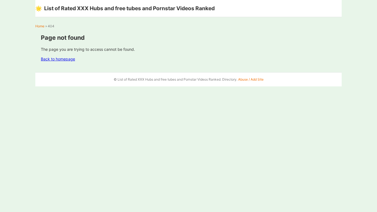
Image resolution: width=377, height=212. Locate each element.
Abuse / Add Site (251, 79)
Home (39, 26)
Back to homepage (58, 59)
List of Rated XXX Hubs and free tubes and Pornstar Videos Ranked (125, 8)
